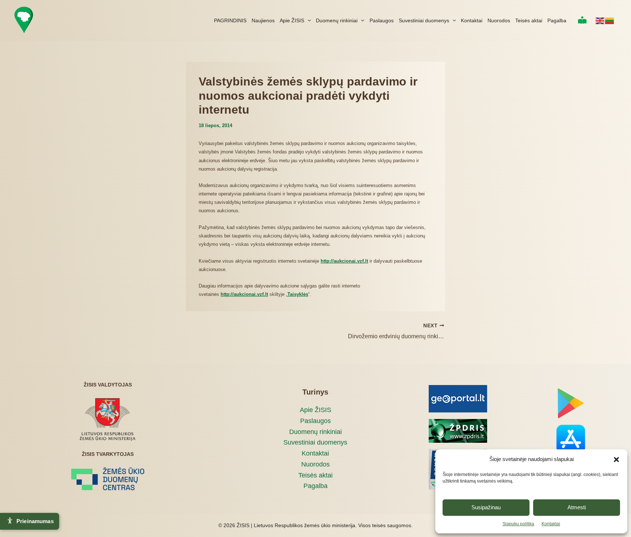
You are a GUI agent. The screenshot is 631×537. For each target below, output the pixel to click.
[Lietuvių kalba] (610, 20)
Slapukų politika (518, 523)
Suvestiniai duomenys (424, 20)
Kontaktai (551, 523)
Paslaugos (382, 20)
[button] (616, 459)
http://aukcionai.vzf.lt (244, 294)
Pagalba (556, 20)
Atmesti (576, 507)
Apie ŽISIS (292, 20)
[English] (600, 20)
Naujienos (263, 20)
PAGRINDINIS (230, 20)
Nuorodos (498, 20)
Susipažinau (486, 507)
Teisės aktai (528, 20)
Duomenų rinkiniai (336, 20)
